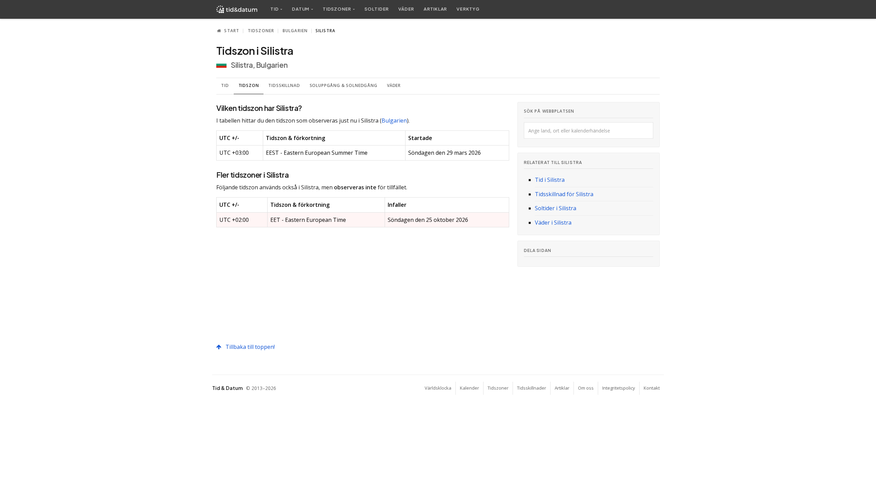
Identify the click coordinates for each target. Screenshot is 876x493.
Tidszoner (261, 31)
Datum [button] (300, 9)
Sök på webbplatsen (549, 111)
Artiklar (435, 9)
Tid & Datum (227, 388)
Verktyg (467, 9)
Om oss (586, 388)
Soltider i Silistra (555, 208)
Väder (406, 9)
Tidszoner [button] (337, 9)
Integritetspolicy (618, 388)
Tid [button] (274, 9)
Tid (225, 85)
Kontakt (652, 388)
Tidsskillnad (284, 85)
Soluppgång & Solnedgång (343, 85)
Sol (376, 9)
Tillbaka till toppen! (249, 347)
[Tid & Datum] (236, 9)
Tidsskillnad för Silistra (564, 194)
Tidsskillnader (531, 388)
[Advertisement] (362, 285)
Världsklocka (438, 388)
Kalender (469, 388)
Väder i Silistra (553, 222)
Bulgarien (295, 31)
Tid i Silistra (550, 180)
